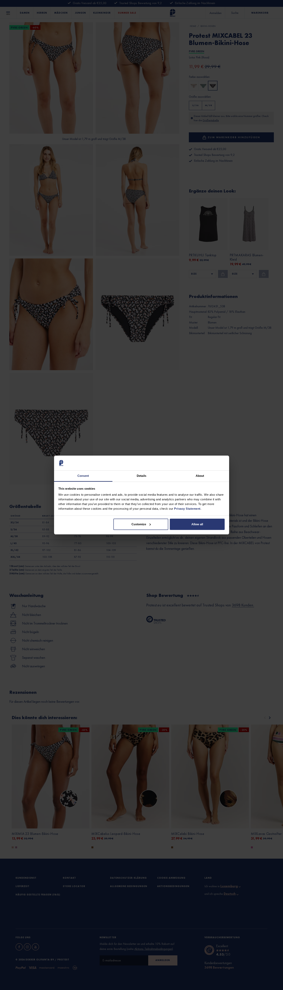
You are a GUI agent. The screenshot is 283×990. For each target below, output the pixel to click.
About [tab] (200, 475)
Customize (138, 524)
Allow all (197, 524)
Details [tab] (141, 475)
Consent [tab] (83, 475)
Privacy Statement (187, 508)
